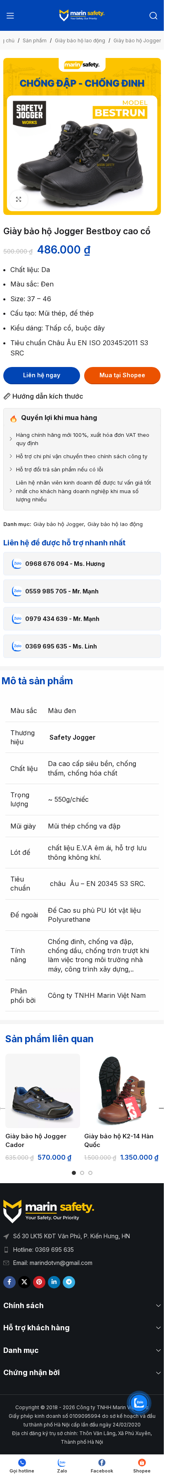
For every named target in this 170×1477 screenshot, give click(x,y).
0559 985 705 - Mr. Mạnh (62, 591)
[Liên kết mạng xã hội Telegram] (69, 1282)
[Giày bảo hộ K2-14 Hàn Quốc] (121, 1091)
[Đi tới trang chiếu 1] (74, 1173)
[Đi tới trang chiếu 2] (82, 1173)
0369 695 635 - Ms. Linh (61, 646)
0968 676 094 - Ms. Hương (65, 563)
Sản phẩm (35, 40)
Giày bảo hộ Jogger (137, 40)
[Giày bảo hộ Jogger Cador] (42, 1091)
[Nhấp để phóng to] (18, 199)
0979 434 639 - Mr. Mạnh (62, 618)
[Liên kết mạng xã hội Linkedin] (54, 1282)
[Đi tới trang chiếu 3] (90, 1173)
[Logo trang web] (82, 15)
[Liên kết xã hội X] (24, 1282)
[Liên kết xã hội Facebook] (9, 1282)
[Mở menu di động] (10, 15)
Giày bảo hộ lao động (80, 40)
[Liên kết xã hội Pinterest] (39, 1282)
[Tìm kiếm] (153, 15)
